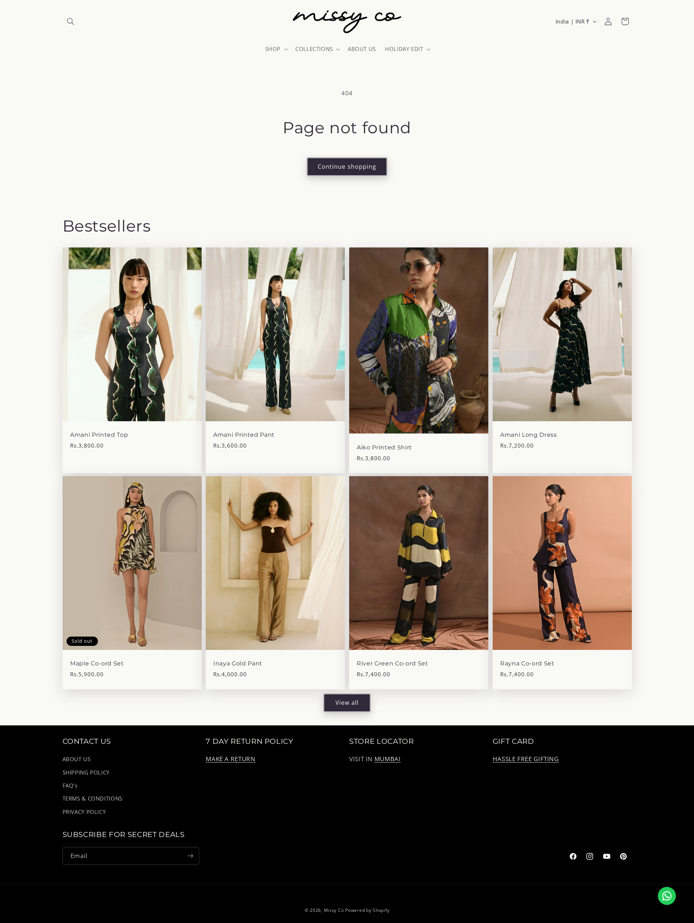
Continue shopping (347, 167)
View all (347, 703)
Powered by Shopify (367, 910)
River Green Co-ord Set (392, 663)
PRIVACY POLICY (84, 811)
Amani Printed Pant (244, 435)
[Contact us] (667, 896)
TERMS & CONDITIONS (93, 798)
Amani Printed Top (99, 435)
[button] (71, 21)
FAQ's (70, 785)
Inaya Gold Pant (237, 663)
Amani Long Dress (528, 435)
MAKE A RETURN (230, 759)
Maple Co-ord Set (97, 663)
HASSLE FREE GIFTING (526, 759)
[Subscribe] (190, 855)
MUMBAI (387, 759)
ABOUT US (77, 759)
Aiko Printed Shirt (384, 447)
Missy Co (334, 910)
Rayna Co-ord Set (527, 663)
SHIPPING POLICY (86, 772)
